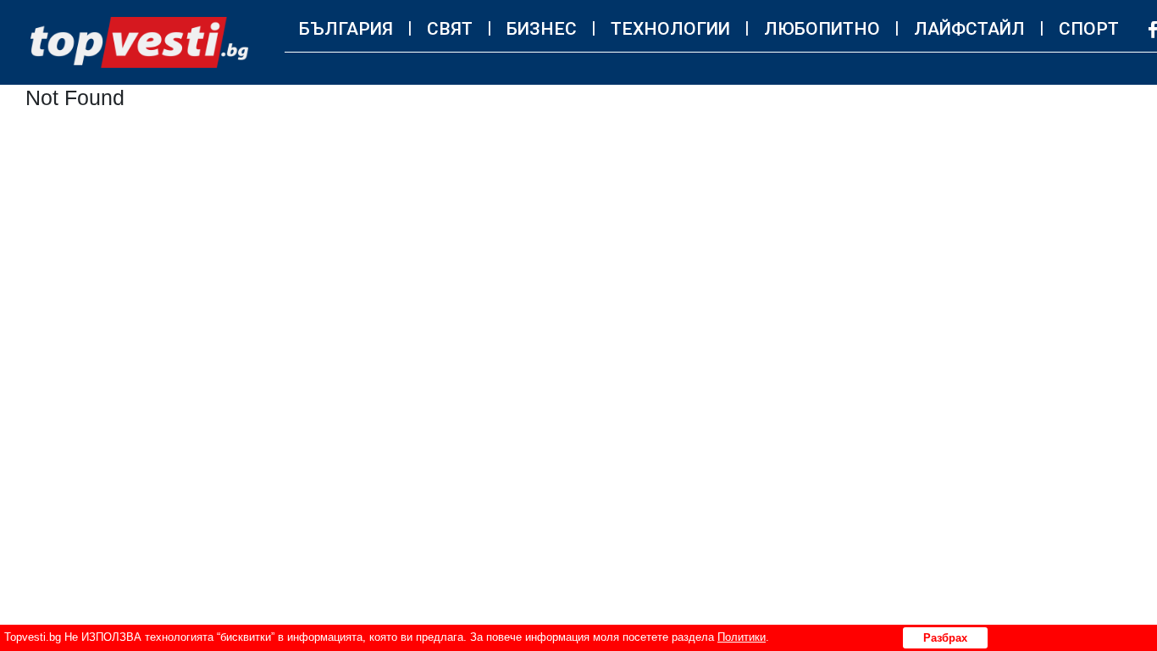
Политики (741, 637)
